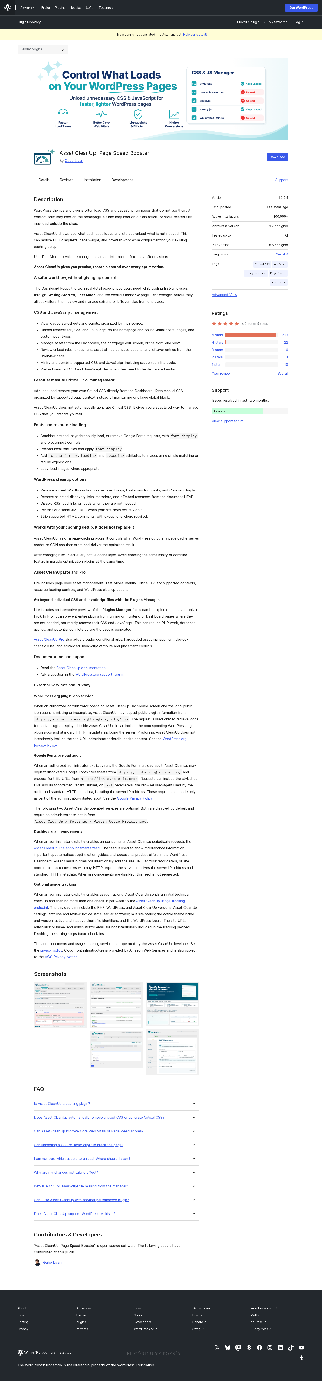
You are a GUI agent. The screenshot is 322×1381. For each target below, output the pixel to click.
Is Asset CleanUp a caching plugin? (62, 1104)
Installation (92, 180)
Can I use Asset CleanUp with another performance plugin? (81, 1200)
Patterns (82, 1329)
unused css (278, 282)
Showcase (83, 1308)
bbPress (258, 1322)
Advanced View (224, 294)
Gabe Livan (74, 160)
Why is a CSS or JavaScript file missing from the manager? (81, 1186)
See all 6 (282, 254)
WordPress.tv (145, 1329)
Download (277, 157)
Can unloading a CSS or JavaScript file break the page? (78, 1145)
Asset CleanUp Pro (49, 639)
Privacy (23, 1329)
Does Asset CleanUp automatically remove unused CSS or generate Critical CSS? (99, 1117)
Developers (142, 1322)
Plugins (81, 1322)
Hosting (23, 1322)
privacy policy (51, 950)
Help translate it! (195, 34)
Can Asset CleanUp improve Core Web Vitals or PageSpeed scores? (88, 1131)
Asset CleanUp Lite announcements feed (67, 848)
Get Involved (201, 1308)
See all (283, 373)
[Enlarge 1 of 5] (81, 987)
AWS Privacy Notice (61, 957)
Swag (198, 1329)
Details (44, 180)
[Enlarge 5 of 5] (193, 1035)
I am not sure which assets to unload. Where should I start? (82, 1159)
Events (197, 1315)
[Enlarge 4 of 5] (193, 987)
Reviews (66, 180)
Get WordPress (301, 7)
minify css (279, 264)
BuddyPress (261, 1329)
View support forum (227, 421)
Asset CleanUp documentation (81, 668)
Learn (138, 1308)
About (22, 1308)
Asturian (65, 1353)
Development (122, 180)
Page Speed (278, 273)
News (22, 1315)
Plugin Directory (29, 22)
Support (281, 180)
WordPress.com (264, 1308)
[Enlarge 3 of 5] (137, 1037)
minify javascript (256, 273)
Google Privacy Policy (134, 798)
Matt (256, 1315)
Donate (199, 1322)
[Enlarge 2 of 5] (137, 987)
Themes (82, 1315)
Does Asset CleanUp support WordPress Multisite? (74, 1214)
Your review (221, 373)
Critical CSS (262, 264)
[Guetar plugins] (64, 49)
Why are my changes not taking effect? (66, 1172)
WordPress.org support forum (99, 674)
